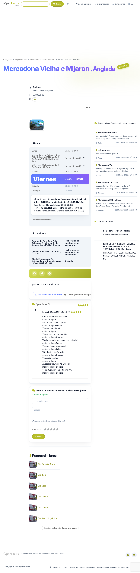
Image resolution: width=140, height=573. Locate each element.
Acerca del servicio (77, 567)
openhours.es (24, 567)
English (64, 567)
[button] (132, 4)
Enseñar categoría (60, 528)
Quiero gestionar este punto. (80, 294)
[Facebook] (128, 555)
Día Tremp (43, 496)
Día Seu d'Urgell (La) (47, 518)
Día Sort (42, 486)
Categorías (90, 567)
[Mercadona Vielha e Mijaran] (37, 124)
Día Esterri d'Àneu (46, 464)
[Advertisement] (70, 30)
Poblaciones (115, 567)
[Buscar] (67, 4)
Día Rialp (42, 475)
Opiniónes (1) (43, 304)
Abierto (124, 66)
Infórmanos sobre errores (43, 220)
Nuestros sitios (103, 567)
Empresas (125, 567)
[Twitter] (134, 555)
